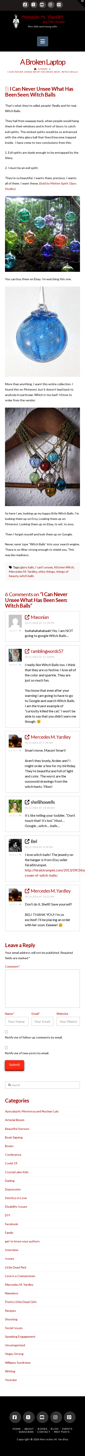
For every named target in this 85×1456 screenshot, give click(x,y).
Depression (13, 1189)
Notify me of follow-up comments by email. (34, 1037)
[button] (42, 41)
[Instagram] (51, 4)
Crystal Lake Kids (17, 1172)
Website (62, 1013)
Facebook (11, 1224)
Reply (14, 630)
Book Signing (14, 1137)
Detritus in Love (16, 1198)
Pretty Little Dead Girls (21, 1302)
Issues (9, 1258)
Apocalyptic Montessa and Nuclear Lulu (32, 1111)
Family (9, 1232)
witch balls (27, 576)
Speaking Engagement (20, 1336)
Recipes (10, 1310)
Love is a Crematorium (20, 1276)
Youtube (11, 1380)
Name (9, 1013)
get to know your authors (22, 1241)
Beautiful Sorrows (17, 1129)
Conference (13, 1154)
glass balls (27, 567)
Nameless (11, 1293)
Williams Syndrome (18, 1362)
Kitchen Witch (64, 567)
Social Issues (14, 1328)
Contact (43, 1431)
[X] (34, 4)
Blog (55, 1428)
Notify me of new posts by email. (27, 1053)
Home (17, 1428)
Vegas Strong (14, 1354)
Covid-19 (11, 1163)
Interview (11, 1250)
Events (67, 1428)
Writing (10, 1371)
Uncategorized (15, 1345)
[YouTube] (42, 4)
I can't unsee (44, 567)
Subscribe (26, 1431)
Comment (12, 966)
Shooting (11, 1319)
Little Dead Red (15, 1267)
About (29, 1428)
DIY (7, 1215)
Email (36, 1013)
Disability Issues (16, 1206)
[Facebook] (25, 4)
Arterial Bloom (14, 1120)
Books (9, 1146)
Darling (10, 1180)
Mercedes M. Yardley (23, 571)
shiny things (46, 571)
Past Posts (62, 1431)
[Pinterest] (59, 4)
